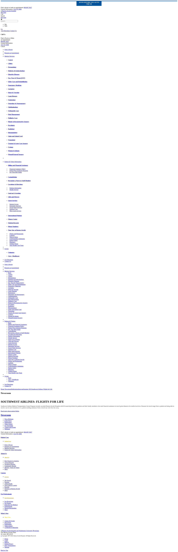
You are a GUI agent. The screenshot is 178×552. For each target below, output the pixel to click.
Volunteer (11, 381)
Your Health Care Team (16, 245)
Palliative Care (12, 301)
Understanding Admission (17, 239)
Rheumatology (12, 308)
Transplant (11, 311)
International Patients (14, 353)
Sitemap (6, 547)
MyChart (3, 17)
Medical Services (9, 56)
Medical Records (13, 356)
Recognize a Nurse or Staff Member (18, 333)
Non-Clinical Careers (10, 485)
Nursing (6, 482)
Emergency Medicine (14, 286)
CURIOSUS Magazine (11, 527)
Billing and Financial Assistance (17, 324)
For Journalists (8, 425)
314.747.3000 (17, 9)
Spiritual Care (14, 209)
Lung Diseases (12, 291)
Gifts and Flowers (13, 341)
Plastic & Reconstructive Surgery (18, 303)
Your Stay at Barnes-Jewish (16, 359)
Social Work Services (16, 207)
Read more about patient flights (10, 411)
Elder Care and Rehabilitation (16, 284)
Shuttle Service (14, 189)
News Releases (8, 419)
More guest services (15, 211)
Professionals (8, 506)
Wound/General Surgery (15, 318)
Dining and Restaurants (16, 234)
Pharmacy (12, 242)
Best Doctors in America (11, 461)
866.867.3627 (28, 7)
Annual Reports (9, 462)
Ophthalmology (12, 296)
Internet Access (14, 204)
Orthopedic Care (13, 298)
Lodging (12, 235)
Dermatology (12, 278)
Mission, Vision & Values (11, 467)
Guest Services (12, 343)
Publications (8, 422)
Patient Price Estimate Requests (19, 170)
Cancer (10, 274)
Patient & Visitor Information (12, 161)
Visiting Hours (14, 244)
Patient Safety (14, 240)
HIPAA (6, 542)
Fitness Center (12, 354)
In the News (8, 420)
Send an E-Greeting (14, 339)
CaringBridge (12, 331)
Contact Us (13, 31)
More (6, 469)
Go (2, 29)
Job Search (7, 480)
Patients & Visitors (9, 321)
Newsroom (6, 415)
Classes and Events (10, 427)
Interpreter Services (15, 206)
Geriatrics (11, 288)
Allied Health (8, 484)
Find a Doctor (8, 49)
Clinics (10, 276)
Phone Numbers (13, 358)
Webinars (7, 429)
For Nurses (7, 503)
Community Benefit (10, 466)
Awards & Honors (9, 464)
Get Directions (5, 31)
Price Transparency (10, 545)
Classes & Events (9, 521)
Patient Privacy (8, 544)
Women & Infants (13, 316)
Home (2, 389)
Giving (6, 249)
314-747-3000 (17, 434)
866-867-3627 (28, 432)
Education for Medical (11, 505)
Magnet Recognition (10, 508)
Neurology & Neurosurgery (16, 294)
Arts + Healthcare (13, 379)
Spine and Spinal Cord (14, 309)
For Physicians (8, 501)
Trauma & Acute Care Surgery (17, 313)
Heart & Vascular (13, 289)
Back (9, 273)
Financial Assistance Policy (17, 169)
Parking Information (15, 188)
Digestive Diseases (13, 281)
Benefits (6, 487)
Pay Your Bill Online (16, 172)
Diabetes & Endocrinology (16, 279)
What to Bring (14, 237)
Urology (10, 314)
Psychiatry (11, 304)
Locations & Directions (15, 334)
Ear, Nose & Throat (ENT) (16, 283)
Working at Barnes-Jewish (12, 489)
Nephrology (11, 293)
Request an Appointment (11, 53)
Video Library (8, 424)
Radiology (11, 306)
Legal (6, 540)
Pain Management (13, 299)
